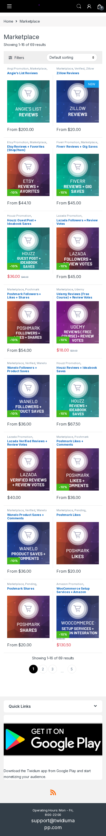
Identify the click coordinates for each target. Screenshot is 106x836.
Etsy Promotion (17, 142)
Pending (80, 510)
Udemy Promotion (70, 291)
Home (8, 21)
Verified (79, 68)
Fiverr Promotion (67, 142)
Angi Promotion (18, 68)
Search (79, 6)
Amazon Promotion (69, 584)
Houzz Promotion (19, 215)
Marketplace (38, 68)
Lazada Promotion (69, 215)
